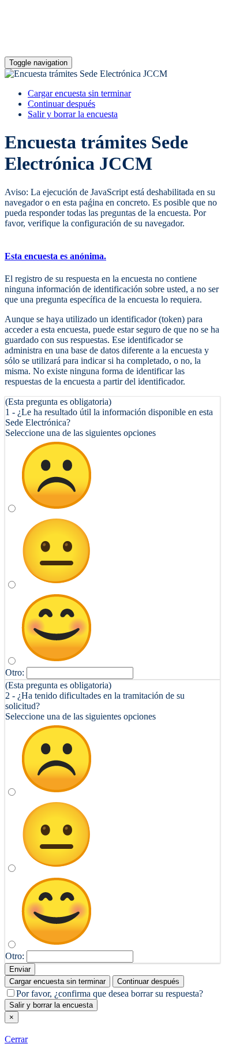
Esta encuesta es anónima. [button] (55, 256)
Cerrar (16, 1039)
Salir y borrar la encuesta (73, 114)
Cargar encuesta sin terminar (79, 93)
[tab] (112, 256)
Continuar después (61, 104)
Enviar (20, 969)
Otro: (14, 672)
